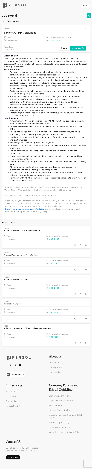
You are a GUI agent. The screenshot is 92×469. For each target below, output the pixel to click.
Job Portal (9, 15)
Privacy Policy (55, 405)
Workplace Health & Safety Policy (64, 432)
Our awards (54, 372)
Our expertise (55, 367)
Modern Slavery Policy (59, 410)
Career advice (12, 401)
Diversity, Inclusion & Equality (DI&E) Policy (66, 416)
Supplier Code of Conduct (61, 401)
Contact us (54, 363)
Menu (85, 6)
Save (65, 48)
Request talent (13, 406)
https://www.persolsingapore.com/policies (24, 209)
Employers (11, 396)
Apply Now (76, 48)
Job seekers (11, 391)
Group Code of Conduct (60, 396)
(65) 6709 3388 (13, 457)
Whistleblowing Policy (59, 427)
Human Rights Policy (59, 422)
